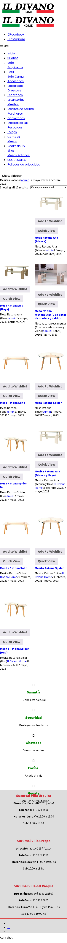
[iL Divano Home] (28, 14)
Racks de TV (16, 146)
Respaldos (15, 127)
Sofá (10, 63)
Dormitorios (16, 118)
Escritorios (15, 95)
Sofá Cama (15, 76)
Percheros (15, 113)
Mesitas (13, 104)
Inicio (11, 53)
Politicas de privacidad (23, 164)
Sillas (11, 150)
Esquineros (15, 67)
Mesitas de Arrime (20, 109)
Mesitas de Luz (17, 123)
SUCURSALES (16, 160)
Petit (10, 72)
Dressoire (14, 90)
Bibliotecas (15, 86)
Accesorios (15, 81)
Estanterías (15, 100)
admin (25, 180)
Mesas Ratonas (18, 155)
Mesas (12, 141)
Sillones (12, 58)
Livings (12, 132)
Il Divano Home (14, 575)
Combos (13, 137)
